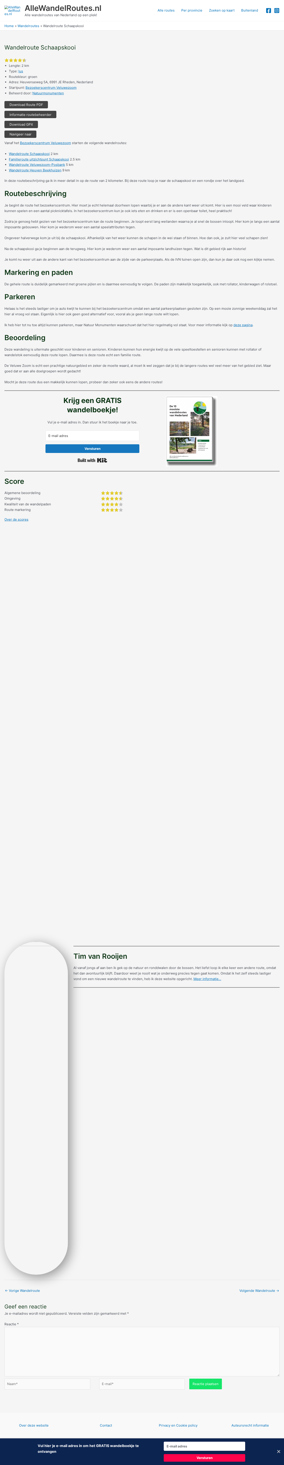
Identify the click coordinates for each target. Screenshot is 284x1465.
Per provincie (191, 10)
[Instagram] (277, 10)
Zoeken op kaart (222, 10)
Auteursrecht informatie (250, 1425)
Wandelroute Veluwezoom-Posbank (37, 165)
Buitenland (249, 10)
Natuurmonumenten (48, 93)
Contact (106, 1425)
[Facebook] (268, 10)
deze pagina (242, 325)
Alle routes (166, 10)
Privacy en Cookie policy (178, 1425)
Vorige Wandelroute (22, 1290)
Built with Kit (92, 460)
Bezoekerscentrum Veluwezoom (51, 87)
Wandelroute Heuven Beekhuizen (35, 170)
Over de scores (16, 519)
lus (20, 71)
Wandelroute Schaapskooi (29, 154)
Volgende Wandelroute (259, 1290)
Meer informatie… (207, 979)
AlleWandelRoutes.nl (63, 8)
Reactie (11, 1324)
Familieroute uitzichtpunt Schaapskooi (39, 159)
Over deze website (34, 1425)
